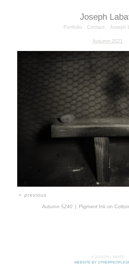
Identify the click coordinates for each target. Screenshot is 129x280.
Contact (96, 27)
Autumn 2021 (107, 41)
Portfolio (72, 27)
